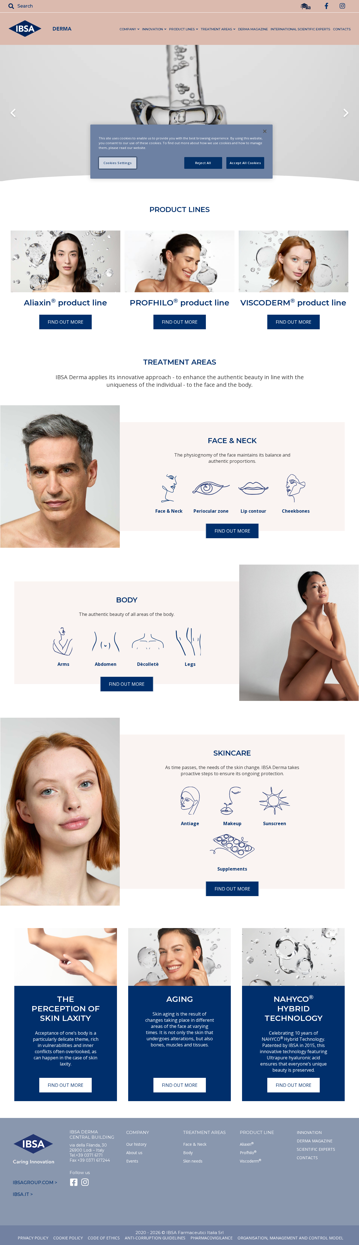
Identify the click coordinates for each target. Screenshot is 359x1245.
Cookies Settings (117, 163)
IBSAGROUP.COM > (35, 1182)
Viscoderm (250, 1161)
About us (134, 1152)
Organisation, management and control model (290, 1238)
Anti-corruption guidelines (155, 1238)
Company (137, 1132)
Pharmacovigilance (211, 1238)
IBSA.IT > (23, 1194)
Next (346, 114)
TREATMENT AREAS (204, 1132)
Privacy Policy (33, 1238)
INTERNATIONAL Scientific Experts (300, 29)
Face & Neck (194, 1144)
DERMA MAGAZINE (253, 29)
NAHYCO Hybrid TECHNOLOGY (293, 1008)
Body (188, 1152)
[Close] (265, 131)
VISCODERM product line (293, 302)
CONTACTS (342, 29)
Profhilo (248, 1152)
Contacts (307, 1157)
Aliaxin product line (65, 302)
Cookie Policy (68, 1238)
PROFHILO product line (179, 302)
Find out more (65, 322)
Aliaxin (247, 1144)
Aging (179, 999)
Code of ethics (104, 1238)
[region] (181, 152)
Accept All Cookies (245, 163)
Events (132, 1161)
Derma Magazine (314, 1140)
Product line (257, 1132)
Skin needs (192, 1161)
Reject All (203, 163)
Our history (136, 1144)
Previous (13, 114)
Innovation (309, 1132)
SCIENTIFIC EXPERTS (316, 1149)
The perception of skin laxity (65, 1008)
